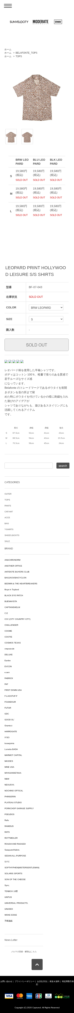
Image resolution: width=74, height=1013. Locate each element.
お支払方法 (42, 981)
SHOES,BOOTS (12, 535)
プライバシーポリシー (25, 981)
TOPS (19, 56)
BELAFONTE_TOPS (26, 52)
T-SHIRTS (9, 529)
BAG (7, 523)
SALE (7, 541)
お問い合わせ (6, 981)
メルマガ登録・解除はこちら (24, 951)
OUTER (8, 494)
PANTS (8, 506)
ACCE (7, 517)
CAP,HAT (9, 512)
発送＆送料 (54, 981)
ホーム (7, 49)
